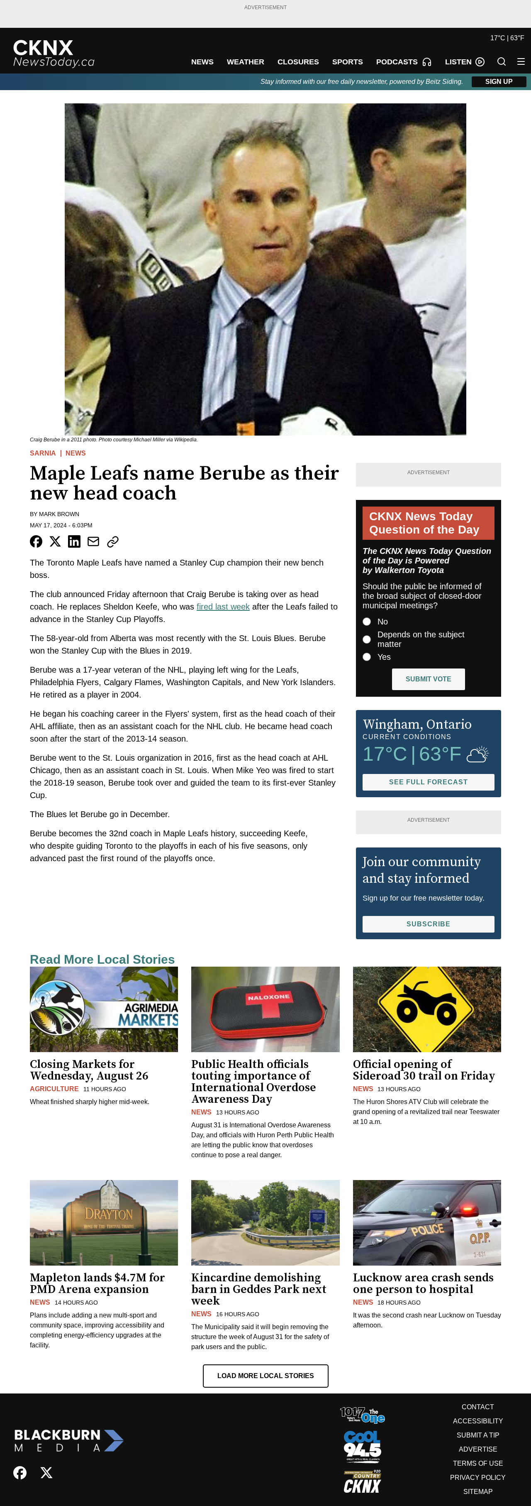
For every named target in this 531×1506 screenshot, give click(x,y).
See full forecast (428, 782)
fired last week (223, 606)
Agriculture (54, 1088)
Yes (384, 656)
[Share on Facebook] (36, 541)
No (383, 621)
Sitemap (478, 1491)
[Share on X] (55, 541)
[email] (93, 541)
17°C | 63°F (507, 38)
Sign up (499, 81)
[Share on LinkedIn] (74, 541)
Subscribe (429, 924)
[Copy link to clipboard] (112, 542)
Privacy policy (478, 1477)
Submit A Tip (478, 1435)
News (76, 453)
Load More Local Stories (265, 1375)
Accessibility (478, 1421)
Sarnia (43, 453)
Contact (478, 1406)
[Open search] (501, 61)
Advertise (478, 1449)
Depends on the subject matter (421, 639)
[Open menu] (521, 61)
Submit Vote (428, 679)
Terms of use (478, 1463)
